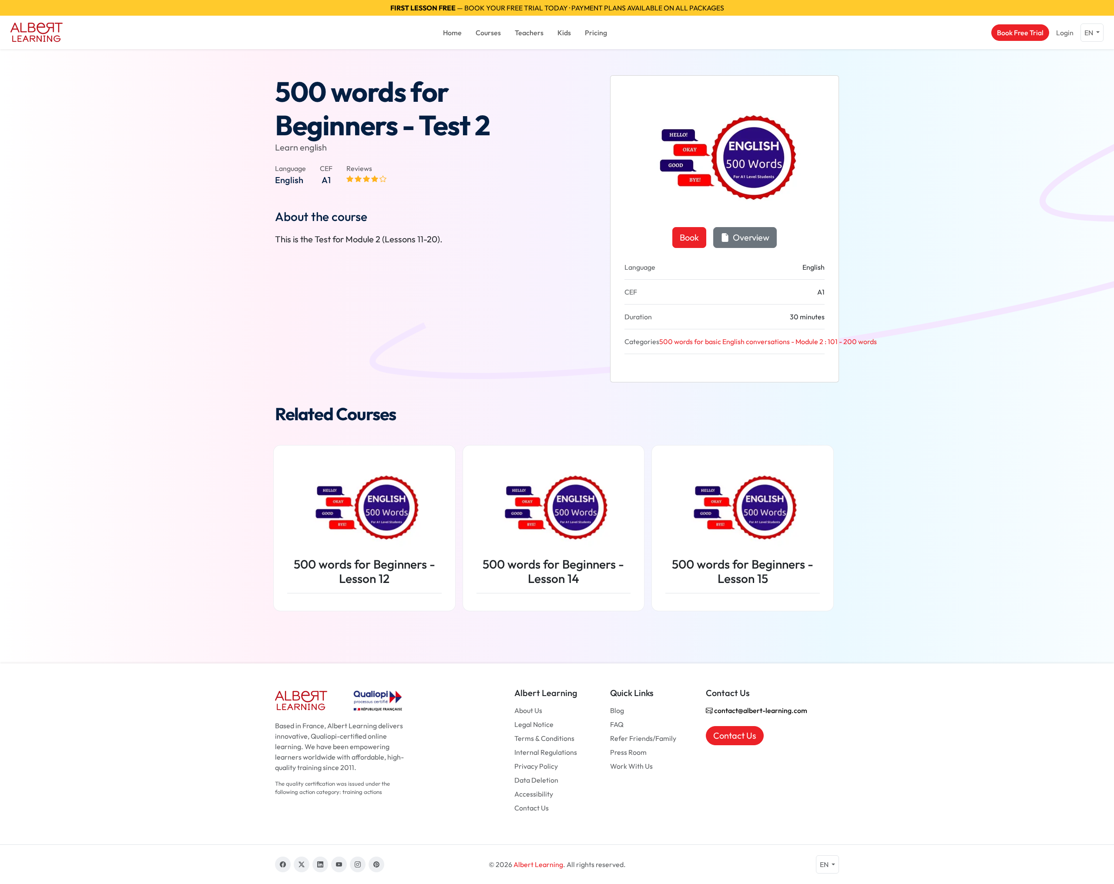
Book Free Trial (1020, 32)
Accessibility (533, 794)
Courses (488, 32)
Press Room (628, 752)
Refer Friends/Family (643, 738)
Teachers (529, 32)
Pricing (596, 32)
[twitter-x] (301, 864)
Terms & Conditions (544, 738)
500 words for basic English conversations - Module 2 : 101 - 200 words (768, 341)
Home (452, 32)
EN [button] (1089, 32)
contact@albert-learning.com (760, 710)
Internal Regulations (545, 752)
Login (1065, 32)
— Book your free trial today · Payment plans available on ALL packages (557, 7)
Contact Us (531, 808)
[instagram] (358, 864)
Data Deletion (536, 780)
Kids (564, 32)
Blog (617, 710)
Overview (750, 237)
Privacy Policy (536, 766)
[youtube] (339, 864)
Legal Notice (534, 724)
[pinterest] (376, 864)
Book (689, 237)
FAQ (617, 724)
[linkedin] (320, 864)
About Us (528, 710)
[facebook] (283, 864)
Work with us (631, 766)
